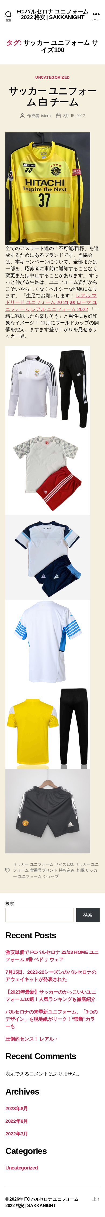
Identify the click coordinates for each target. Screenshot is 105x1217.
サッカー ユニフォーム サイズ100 (43, 864)
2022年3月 (16, 1133)
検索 (9, 903)
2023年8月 (16, 1108)
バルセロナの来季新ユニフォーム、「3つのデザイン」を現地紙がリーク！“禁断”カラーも (51, 1019)
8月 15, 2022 (74, 115)
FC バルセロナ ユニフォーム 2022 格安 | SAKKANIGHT (52, 14)
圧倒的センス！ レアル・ (32, 1039)
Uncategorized (52, 77)
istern (45, 115)
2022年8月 (16, 1121)
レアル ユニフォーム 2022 (59, 309)
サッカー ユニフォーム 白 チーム (52, 96)
